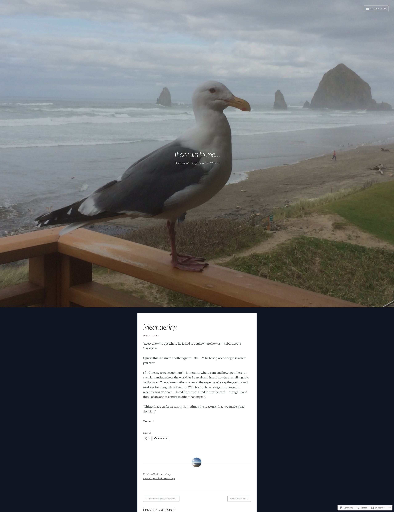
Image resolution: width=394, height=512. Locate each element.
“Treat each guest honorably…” (162, 498)
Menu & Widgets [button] (377, 8)
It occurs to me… (197, 154)
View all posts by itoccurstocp (159, 478)
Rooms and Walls (238, 498)
